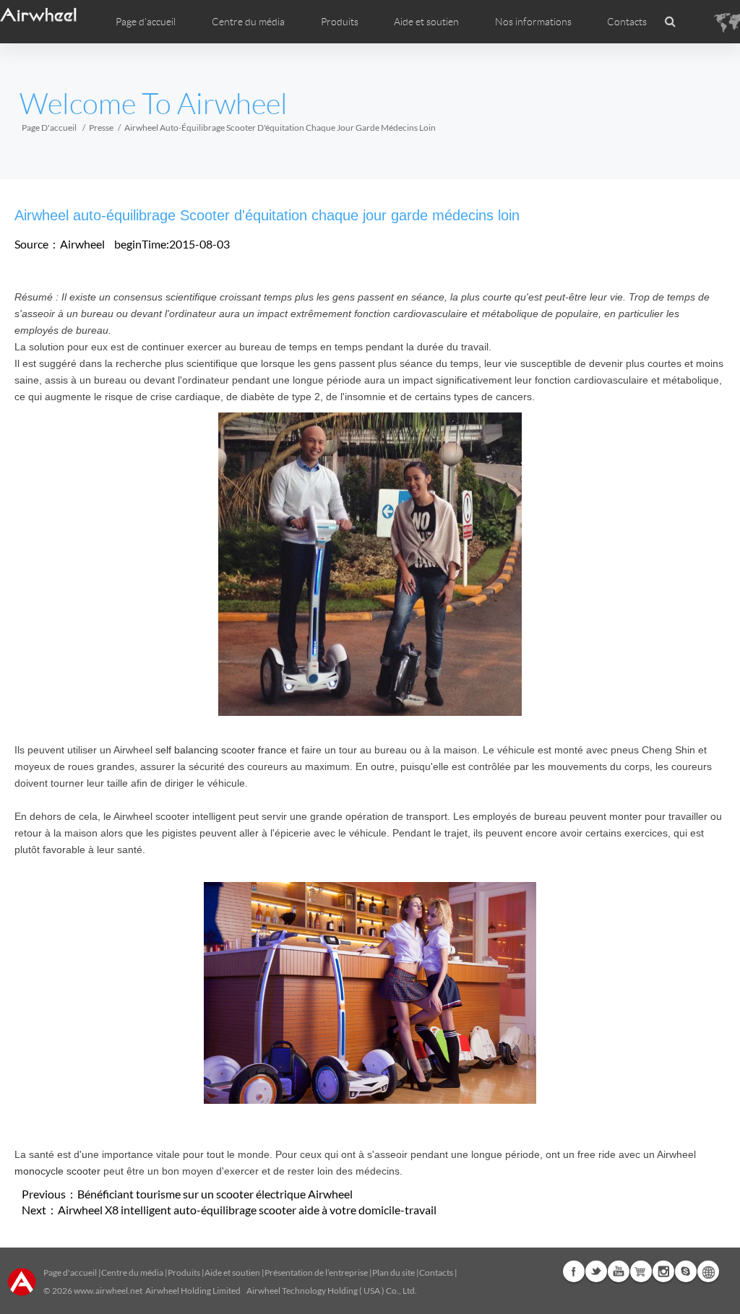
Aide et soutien (426, 21)
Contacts (627, 21)
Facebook (574, 1271)
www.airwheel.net (108, 1290)
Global (708, 1271)
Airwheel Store (641, 1271)
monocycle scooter (57, 1171)
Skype (686, 1271)
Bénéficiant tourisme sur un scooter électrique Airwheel (215, 1194)
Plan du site (393, 1272)
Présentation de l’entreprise (316, 1272)
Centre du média (132, 1272)
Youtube (618, 1271)
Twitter (596, 1271)
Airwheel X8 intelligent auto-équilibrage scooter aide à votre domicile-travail (247, 1209)
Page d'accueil (146, 21)
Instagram (663, 1271)
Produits (339, 21)
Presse (101, 127)
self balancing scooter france (221, 750)
